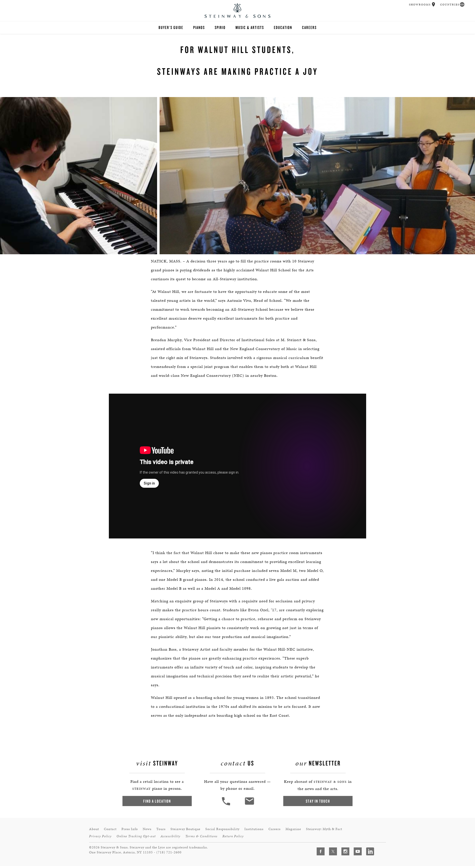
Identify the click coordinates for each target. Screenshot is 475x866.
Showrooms (420, 4)
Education (283, 27)
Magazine (293, 829)
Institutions (253, 829)
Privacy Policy (100, 836)
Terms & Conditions (201, 836)
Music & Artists (250, 27)
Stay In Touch (318, 801)
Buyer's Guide (171, 27)
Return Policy (233, 836)
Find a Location (157, 801)
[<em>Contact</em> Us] (249, 805)
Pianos (199, 27)
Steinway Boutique (185, 829)
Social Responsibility (222, 829)
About (94, 829)
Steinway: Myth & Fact (324, 829)
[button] (433, 4)
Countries (449, 4)
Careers (309, 27)
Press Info (129, 829)
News (147, 829)
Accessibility (170, 836)
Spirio (220, 27)
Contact (110, 829)
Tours (161, 829)
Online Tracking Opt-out (136, 836)
